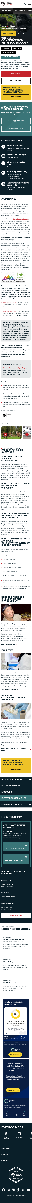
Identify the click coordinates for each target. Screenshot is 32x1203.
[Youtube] (28, 1190)
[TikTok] (18, 1190)
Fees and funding (11, 804)
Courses (11, 26)
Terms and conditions (8, 896)
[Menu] (29, 4)
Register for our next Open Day (14, 368)
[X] (22, 1190)
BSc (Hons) (6, 10)
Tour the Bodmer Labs (9, 689)
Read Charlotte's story (10, 311)
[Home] (6, 5)
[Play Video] (11, 432)
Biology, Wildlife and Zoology (14, 29)
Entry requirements (13, 798)
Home (4, 26)
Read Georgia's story (9, 302)
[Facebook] (3, 1190)
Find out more (20, 96)
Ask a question (16, 81)
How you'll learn (11, 780)
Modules (6, 792)
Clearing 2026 (19, 113)
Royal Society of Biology (21, 219)
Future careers (10, 786)
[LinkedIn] (13, 1190)
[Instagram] (8, 1190)
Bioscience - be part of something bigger (13, 749)
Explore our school (8, 644)
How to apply (21, 73)
